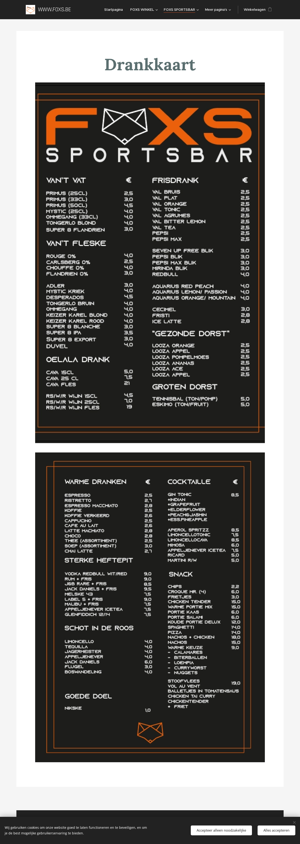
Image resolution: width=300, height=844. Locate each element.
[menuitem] (115, 9)
